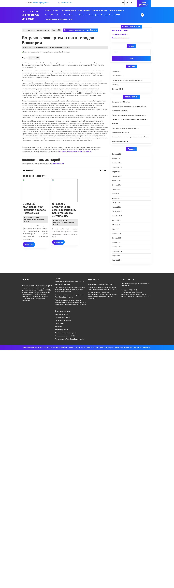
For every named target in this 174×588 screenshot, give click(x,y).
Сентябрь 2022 (117, 216)
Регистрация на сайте (119, 34)
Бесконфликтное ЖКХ (62, 284)
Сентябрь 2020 (117, 251)
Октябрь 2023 (116, 185)
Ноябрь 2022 (116, 207)
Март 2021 (115, 229)
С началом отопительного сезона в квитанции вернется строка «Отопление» (64, 209)
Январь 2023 (116, 202)
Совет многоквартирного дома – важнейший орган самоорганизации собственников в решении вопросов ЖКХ (70, 290)
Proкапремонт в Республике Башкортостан (58, 19)
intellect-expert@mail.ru (41, 3)
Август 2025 (116, 172)
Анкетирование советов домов (89, 15)
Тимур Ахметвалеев (41, 47)
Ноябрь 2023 (116, 180)
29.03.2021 (28, 47)
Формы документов (70, 15)
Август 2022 (116, 220)
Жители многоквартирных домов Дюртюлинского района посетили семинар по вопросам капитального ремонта (130, 119)
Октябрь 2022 (116, 211)
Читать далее (29, 245)
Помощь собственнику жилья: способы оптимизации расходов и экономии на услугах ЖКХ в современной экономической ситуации (70, 302)
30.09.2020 (29, 217)
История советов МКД (99, 10)
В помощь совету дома (68, 10)
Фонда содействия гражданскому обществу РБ (75, 151)
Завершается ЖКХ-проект (121, 102)
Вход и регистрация (143, 4)
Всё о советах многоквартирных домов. (31, 15)
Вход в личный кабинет (120, 30)
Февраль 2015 (117, 260)
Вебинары (59, 15)
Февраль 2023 (117, 198)
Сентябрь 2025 (117, 167)
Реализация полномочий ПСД (110, 15)
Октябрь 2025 (116, 163)
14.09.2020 (58, 220)
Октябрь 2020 (116, 247)
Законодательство (84, 10)
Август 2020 (116, 255)
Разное (114, 84)
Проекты (48, 10)
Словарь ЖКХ (49, 15)
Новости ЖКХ (56, 30)
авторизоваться (58, 164)
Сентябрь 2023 (117, 189)
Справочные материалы (116, 10)
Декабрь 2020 (117, 238)
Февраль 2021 (117, 233)
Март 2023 (115, 194)
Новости (55, 10)
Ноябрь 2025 (116, 158)
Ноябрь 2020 (116, 242)
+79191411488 (67, 3)
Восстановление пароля (120, 38)
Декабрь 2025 (117, 154)
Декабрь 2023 (117, 176)
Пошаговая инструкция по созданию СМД (126, 80)
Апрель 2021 (116, 225)
